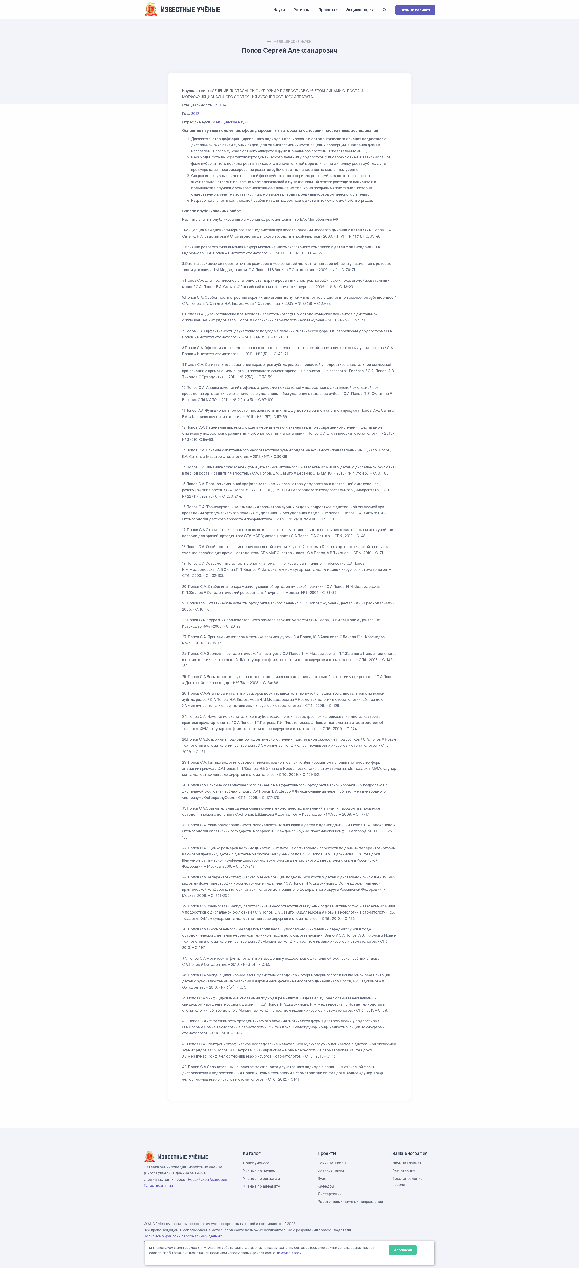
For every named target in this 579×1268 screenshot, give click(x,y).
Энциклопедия (360, 9)
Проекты (327, 9)
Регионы (302, 9)
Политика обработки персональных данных (183, 1236)
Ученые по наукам (259, 1170)
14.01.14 (220, 105)
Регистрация (403, 1170)
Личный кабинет (415, 9)
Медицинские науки (293, 41)
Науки (279, 9)
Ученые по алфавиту (261, 1186)
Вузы (322, 1178)
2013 (195, 113)
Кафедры (326, 1186)
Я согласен (403, 1250)
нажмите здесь (289, 1253)
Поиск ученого (256, 1162)
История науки (331, 1170)
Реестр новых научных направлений (350, 1201)
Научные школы (332, 1162)
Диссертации (330, 1193)
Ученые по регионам (261, 1178)
